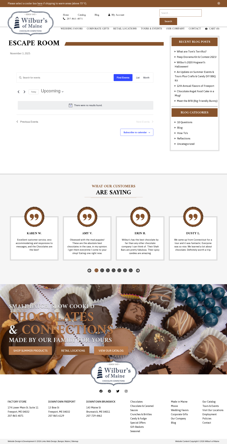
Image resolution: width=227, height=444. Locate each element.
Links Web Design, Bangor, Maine (56, 441)
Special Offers (138, 422)
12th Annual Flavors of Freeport (195, 85)
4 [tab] (113, 270)
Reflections (183, 138)
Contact (195, 29)
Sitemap (74, 441)
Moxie (174, 406)
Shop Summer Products (30, 350)
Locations (125, 29)
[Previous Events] (18, 92)
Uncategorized (186, 143)
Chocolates (136, 401)
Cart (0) (213, 29)
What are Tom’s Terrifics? (191, 51)
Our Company (175, 29)
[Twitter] (118, 391)
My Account (117, 15)
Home (66, 15)
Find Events (123, 77)
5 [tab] (119, 270)
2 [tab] (102, 270)
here (39, 3)
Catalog (82, 15)
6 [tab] (125, 270)
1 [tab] (96, 270)
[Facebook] (101, 391)
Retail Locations (73, 350)
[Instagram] (126, 391)
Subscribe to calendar (135, 132)
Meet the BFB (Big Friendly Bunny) (197, 100)
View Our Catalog (111, 350)
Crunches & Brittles (141, 414)
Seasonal (135, 431)
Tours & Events (151, 29)
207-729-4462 (94, 415)
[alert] (85, 105)
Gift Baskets (137, 426)
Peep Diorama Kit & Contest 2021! (196, 56)
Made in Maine (179, 401)
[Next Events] (24, 92)
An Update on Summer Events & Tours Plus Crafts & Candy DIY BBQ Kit (195, 76)
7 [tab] (130, 270)
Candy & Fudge (138, 418)
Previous (89, 270)
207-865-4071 (15, 415)
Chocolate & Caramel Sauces (142, 408)
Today (33, 91)
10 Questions (184, 122)
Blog (97, 15)
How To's (182, 133)
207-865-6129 (56, 415)
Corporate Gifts (98, 29)
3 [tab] (108, 270)
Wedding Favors (72, 29)
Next (138, 270)
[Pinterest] (110, 391)
